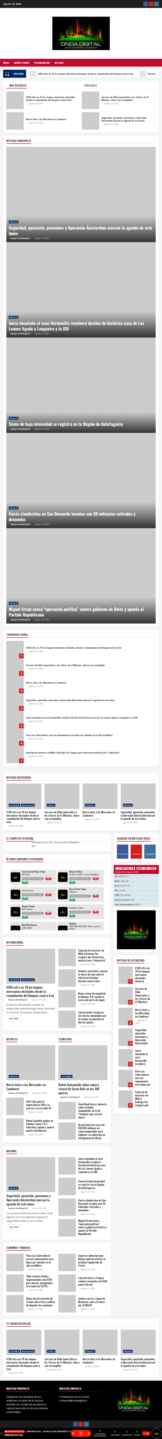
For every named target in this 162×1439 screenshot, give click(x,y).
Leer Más (14, 1018)
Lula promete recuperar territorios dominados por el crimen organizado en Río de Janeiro (67, 1019)
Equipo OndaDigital (20, 238)
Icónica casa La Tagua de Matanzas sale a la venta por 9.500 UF (67, 1304)
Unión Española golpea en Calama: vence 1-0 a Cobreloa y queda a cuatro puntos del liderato (15, 1127)
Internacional (28, 805)
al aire (147, 1433)
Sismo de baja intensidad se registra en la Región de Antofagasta (81, 385)
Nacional (13, 222)
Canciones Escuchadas (100, 1435)
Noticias (59, 62)
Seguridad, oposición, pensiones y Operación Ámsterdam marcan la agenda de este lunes (81, 194)
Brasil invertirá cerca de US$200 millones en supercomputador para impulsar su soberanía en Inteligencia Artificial (67, 1131)
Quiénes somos (21, 62)
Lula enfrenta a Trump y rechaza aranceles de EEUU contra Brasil (67, 1283)
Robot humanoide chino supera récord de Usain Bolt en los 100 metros (82, 1062)
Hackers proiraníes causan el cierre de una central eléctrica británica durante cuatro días (67, 978)
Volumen (115, 1435)
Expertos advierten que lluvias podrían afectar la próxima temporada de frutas (67, 1262)
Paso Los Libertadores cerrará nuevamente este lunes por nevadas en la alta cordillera (15, 737)
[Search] (158, 63)
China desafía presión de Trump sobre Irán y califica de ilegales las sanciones (15, 1304)
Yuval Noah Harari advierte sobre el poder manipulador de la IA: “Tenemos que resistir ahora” (67, 1110)
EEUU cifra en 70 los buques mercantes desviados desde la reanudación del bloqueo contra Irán (85, 73)
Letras (137, 1435)
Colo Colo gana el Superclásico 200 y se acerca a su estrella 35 (15, 1106)
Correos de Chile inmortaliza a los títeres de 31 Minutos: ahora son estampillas (15, 667)
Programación (42, 62)
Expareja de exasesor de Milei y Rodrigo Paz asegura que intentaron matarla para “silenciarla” (15, 754)
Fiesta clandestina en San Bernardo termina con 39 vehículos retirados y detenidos (81, 480)
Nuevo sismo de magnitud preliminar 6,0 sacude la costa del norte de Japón (67, 998)
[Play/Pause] (81, 1433)
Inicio (6, 62)
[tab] (43, 86)
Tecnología (67, 1076)
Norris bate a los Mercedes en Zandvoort (15, 684)
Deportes (90, 805)
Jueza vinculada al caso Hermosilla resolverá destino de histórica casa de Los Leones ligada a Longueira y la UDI (81, 290)
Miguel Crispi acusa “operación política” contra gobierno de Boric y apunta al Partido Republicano (81, 576)
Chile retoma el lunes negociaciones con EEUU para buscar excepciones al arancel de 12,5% (15, 1283)
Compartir (126, 1435)
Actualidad (14, 805)
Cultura (51, 805)
